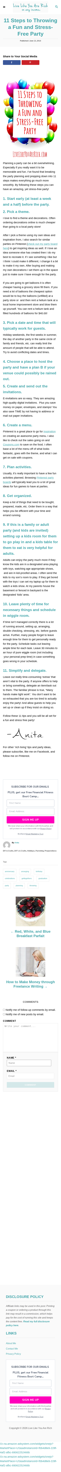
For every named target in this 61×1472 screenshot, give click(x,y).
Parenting (40, 851)
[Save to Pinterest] (30, 62)
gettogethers (27, 878)
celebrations (10, 878)
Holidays (31, 851)
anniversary (9, 871)
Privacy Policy (46, 828)
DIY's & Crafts (20, 851)
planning (19, 886)
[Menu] (4, 7)
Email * (12, 1071)
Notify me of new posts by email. (25, 1014)
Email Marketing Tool (34, 834)
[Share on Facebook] (12, 62)
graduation (42, 878)
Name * (11, 1058)
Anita (17, 843)
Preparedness (51, 851)
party (7, 886)
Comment (9, 1021)
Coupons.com (11, 444)
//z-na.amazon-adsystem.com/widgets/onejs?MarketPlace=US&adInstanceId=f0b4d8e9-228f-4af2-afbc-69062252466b (28, 1448)
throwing (33, 886)
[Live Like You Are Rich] (30, 7)
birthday (39, 871)
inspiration (50, 431)
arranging (25, 871)
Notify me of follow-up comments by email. (31, 1009)
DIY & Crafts (8, 851)
